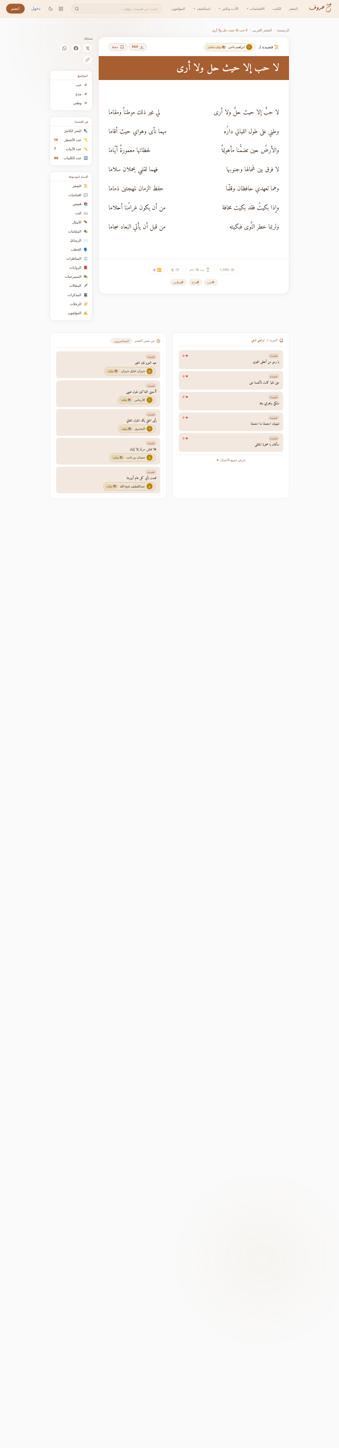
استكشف (203, 8)
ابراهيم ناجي (258, 340)
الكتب (277, 8)
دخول (35, 8)
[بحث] (76, 8)
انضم (15, 8)
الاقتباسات (257, 8)
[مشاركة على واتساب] (64, 48)
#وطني (178, 282)
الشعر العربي (262, 30)
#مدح (195, 282)
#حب (210, 282)
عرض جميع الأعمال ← (231, 460)
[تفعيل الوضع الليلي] (50, 8)
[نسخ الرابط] (87, 60)
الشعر (293, 8)
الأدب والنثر (230, 8)
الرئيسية (283, 30)
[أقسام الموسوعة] (61, 8)
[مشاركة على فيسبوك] (76, 48)
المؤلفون (178, 8)
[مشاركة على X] (87, 48)
